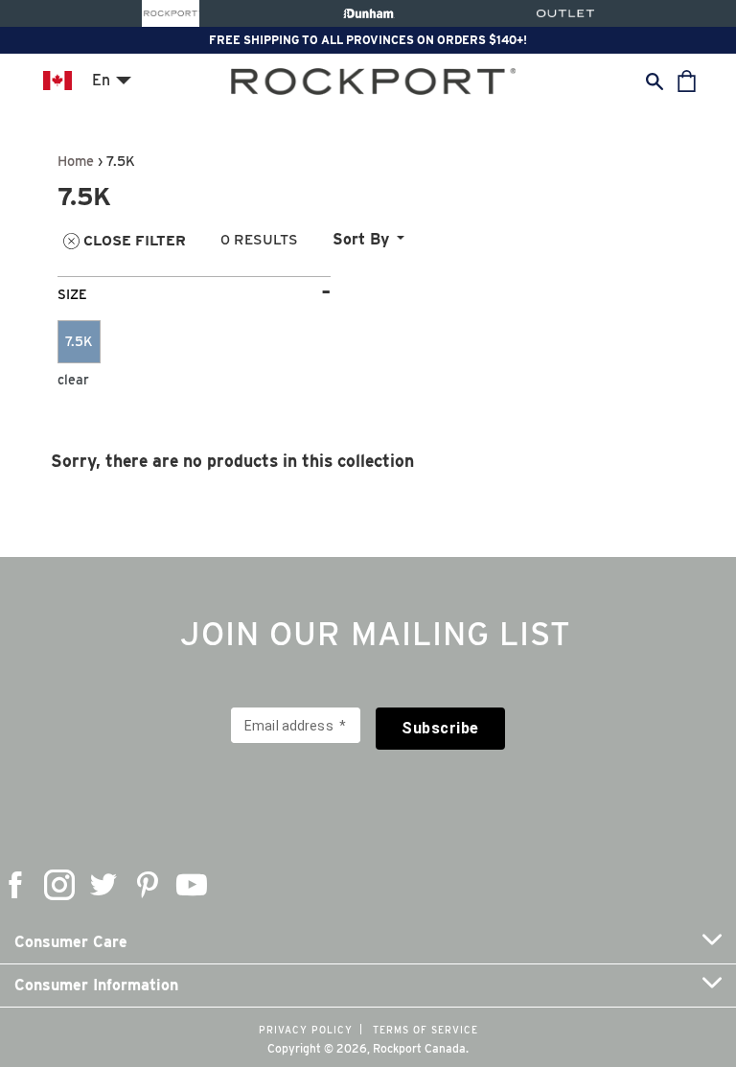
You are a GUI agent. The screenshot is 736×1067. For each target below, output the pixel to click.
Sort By (361, 239)
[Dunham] (368, 13)
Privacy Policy (306, 1029)
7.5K (79, 341)
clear (73, 379)
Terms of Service (425, 1029)
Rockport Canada (419, 1048)
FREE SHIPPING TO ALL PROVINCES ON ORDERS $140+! (368, 40)
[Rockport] (170, 13)
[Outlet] (565, 13)
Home (76, 160)
